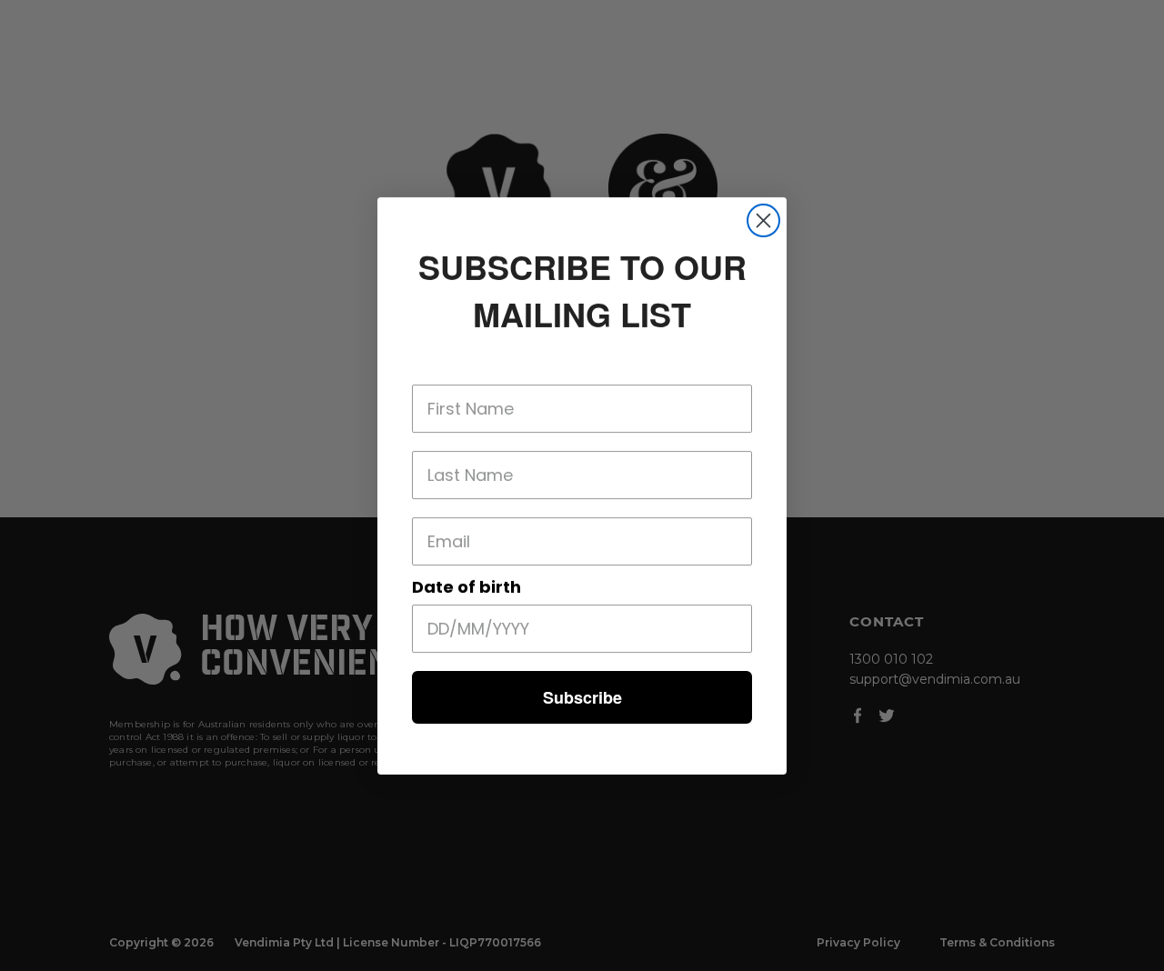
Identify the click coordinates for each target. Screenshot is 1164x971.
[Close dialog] (763, 220)
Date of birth (466, 587)
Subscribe (582, 697)
